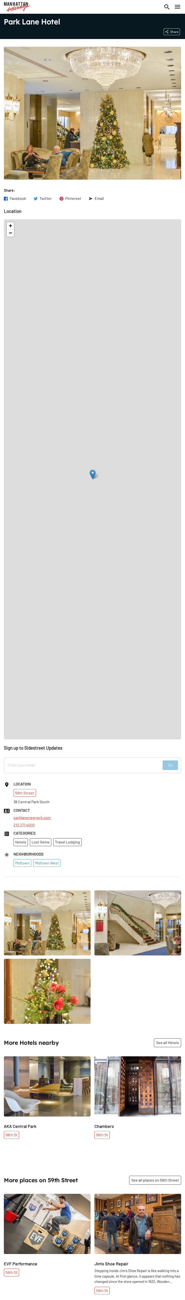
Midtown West (47, 863)
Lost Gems (41, 842)
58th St (11, 1134)
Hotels (20, 842)
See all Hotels (167, 1042)
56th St (102, 1134)
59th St (11, 1272)
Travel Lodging (67, 842)
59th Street (24, 792)
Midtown (22, 863)
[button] (93, 474)
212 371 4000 (24, 825)
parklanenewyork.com (32, 817)
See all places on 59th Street (155, 1180)
